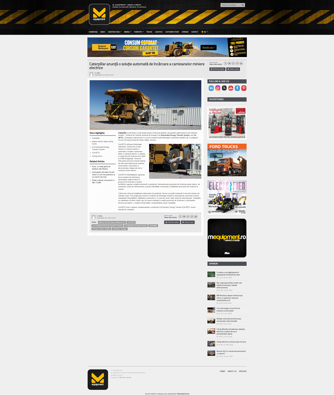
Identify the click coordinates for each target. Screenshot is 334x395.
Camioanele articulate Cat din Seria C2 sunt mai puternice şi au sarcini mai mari (103, 174)
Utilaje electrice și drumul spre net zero (231, 341)
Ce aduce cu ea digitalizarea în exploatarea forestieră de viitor (228, 273)
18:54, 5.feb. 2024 (224, 324)
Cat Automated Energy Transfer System (107, 226)
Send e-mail (233, 69)
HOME (222, 371)
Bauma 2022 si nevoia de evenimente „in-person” (231, 352)
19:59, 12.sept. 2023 (225, 345)
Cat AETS (131, 222)
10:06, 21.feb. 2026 (224, 290)
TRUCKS (149, 32)
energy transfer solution (101, 229)
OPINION (185, 32)
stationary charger (120, 229)
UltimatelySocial (183, 394)
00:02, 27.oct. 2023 (224, 337)
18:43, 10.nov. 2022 (225, 356)
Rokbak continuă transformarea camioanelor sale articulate (229, 319)
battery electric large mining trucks (112, 222)
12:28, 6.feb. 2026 (224, 303)
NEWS (102, 32)
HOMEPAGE (93, 32)
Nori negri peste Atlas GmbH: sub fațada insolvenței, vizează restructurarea (229, 285)
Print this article (217, 69)
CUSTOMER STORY (172, 32)
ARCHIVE (243, 371)
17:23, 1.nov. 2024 (224, 314)
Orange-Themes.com (125, 377)
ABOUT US (232, 371)
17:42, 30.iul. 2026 (224, 278)
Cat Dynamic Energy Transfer (136, 226)
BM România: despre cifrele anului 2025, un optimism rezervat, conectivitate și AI (230, 297)
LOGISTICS (158, 32)
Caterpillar (122, 133)
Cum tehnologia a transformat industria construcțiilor (228, 309)
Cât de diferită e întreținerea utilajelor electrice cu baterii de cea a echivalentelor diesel (231, 331)
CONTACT (194, 32)
